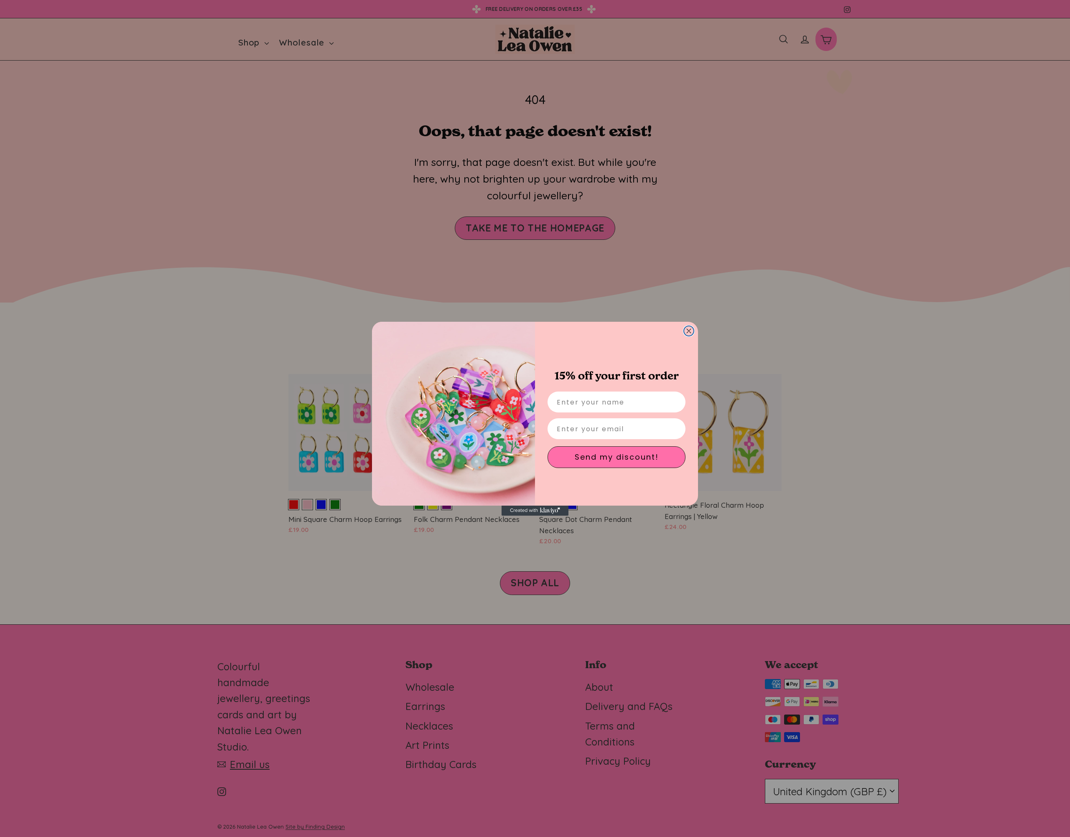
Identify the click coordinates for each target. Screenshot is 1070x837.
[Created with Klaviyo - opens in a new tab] (535, 511)
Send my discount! (617, 457)
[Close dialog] (689, 331)
